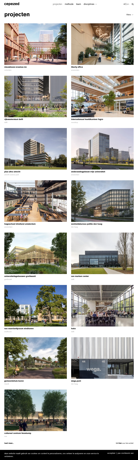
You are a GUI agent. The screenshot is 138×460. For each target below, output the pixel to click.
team (78, 4)
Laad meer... (9, 443)
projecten (57, 4)
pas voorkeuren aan (126, 453)
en (128, 4)
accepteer (111, 453)
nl (124, 4)
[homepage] (14, 4)
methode (69, 4)
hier (120, 443)
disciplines (89, 4)
